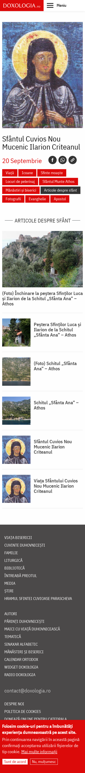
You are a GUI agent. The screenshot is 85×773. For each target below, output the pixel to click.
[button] (56, 5)
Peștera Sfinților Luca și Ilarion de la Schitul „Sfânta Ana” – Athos (57, 329)
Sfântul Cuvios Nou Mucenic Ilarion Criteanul (53, 447)
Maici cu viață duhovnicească (32, 629)
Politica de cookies (22, 711)
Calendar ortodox (21, 659)
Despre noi (14, 704)
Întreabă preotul (20, 576)
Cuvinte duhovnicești (24, 545)
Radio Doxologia (19, 675)
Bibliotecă (14, 568)
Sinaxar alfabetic (21, 644)
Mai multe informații (39, 751)
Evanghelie (37, 198)
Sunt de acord (15, 761)
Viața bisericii (18, 538)
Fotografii (13, 198)
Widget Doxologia (21, 667)
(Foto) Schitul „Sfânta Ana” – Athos (55, 366)
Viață (10, 172)
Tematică (12, 637)
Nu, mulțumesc (44, 761)
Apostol (60, 198)
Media (9, 583)
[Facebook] (52, 160)
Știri (9, 591)
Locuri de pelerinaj (20, 181)
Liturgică (13, 560)
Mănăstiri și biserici (21, 190)
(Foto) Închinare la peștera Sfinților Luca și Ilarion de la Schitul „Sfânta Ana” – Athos (42, 298)
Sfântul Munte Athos (58, 181)
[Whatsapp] (62, 160)
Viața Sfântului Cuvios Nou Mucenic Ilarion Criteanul (56, 486)
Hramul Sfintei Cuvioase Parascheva (38, 598)
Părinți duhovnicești (24, 621)
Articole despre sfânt (60, 190)
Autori (10, 614)
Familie (11, 553)
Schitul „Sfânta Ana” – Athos (56, 405)
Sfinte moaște (52, 172)
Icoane (27, 172)
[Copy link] (72, 160)
